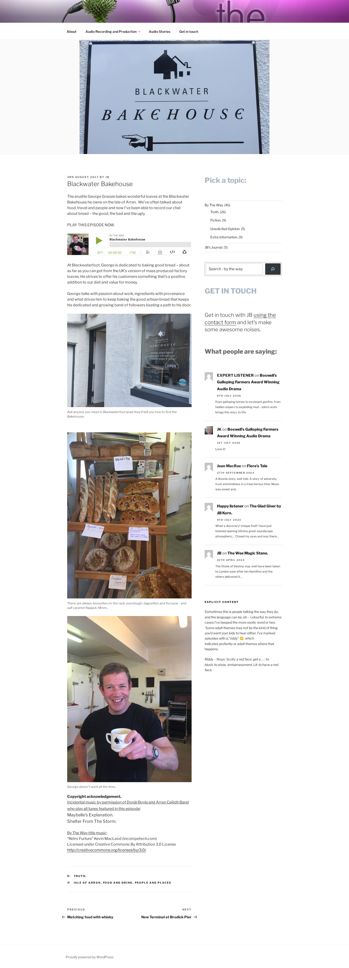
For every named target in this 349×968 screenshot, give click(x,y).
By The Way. (214, 205)
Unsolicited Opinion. (225, 229)
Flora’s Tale (257, 466)
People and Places (153, 882)
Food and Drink (118, 882)
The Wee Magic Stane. (247, 553)
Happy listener (230, 506)
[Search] (273, 269)
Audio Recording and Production (111, 31)
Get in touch (188, 31)
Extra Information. (224, 237)
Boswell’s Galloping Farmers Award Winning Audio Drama (248, 382)
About (71, 31)
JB (107, 177)
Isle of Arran (87, 882)
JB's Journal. (214, 247)
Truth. (80, 876)
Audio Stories (159, 31)
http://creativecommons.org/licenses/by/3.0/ (106, 850)
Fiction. (215, 220)
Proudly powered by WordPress (89, 957)
